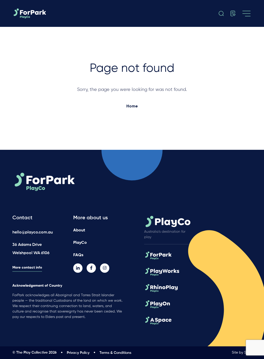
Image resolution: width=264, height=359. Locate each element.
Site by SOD (242, 352)
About (79, 230)
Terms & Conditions (115, 353)
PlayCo (80, 243)
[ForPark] (49, 13)
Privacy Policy (78, 353)
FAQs (78, 255)
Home (132, 106)
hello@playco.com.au (32, 232)
